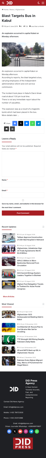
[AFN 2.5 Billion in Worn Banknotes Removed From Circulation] (8, 261)
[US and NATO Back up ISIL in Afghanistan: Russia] (8, 350)
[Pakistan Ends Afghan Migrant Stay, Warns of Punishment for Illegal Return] (8, 361)
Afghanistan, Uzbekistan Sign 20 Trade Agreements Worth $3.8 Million (29, 250)
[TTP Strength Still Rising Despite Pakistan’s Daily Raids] (8, 340)
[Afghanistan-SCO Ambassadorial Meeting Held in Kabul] (8, 314)
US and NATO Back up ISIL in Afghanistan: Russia (29, 351)
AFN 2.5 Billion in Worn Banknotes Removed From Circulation (28, 263)
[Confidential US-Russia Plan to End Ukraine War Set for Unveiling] (8, 327)
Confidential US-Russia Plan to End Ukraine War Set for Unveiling (30, 329)
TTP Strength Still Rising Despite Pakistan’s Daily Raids (30, 340)
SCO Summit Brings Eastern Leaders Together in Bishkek (29, 274)
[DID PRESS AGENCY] (9, 3)
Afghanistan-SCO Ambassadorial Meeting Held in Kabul (30, 316)
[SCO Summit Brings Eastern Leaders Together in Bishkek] (8, 273)
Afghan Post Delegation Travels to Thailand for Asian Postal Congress (30, 286)
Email (4, 190)
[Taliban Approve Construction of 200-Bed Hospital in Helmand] (8, 238)
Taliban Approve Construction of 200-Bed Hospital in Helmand (30, 238)
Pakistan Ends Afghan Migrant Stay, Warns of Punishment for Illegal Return (30, 362)
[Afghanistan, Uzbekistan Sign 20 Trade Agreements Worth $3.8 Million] (8, 249)
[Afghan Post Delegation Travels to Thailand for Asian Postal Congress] (8, 284)
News (12, 10)
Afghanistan (20, 10)
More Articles (8, 296)
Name (5, 180)
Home (5, 10)
